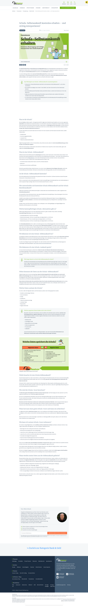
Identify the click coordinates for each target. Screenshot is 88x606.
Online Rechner (39, 567)
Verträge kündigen (47, 585)
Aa (66, 64)
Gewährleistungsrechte (61, 584)
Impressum (18, 584)
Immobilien (22, 7)
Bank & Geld (31, 11)
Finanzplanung (25, 11)
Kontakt (13, 567)
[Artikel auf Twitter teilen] (21, 65)
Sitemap (68, 584)
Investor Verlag (15, 573)
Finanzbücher (31, 579)
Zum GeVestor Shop (16, 579)
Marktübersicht (45, 7)
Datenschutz (24, 584)
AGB (34, 584)
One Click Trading (23, 573)
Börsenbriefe (24, 579)
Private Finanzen (30, 7)
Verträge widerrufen (52, 585)
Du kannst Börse (31, 573)
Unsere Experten (46, 567)
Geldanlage (15, 7)
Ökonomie (38, 7)
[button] (86, 2)
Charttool (32, 567)
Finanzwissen (19, 11)
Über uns (13, 585)
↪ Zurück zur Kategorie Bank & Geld (44, 548)
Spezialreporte (54, 7)
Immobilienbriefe (39, 579)
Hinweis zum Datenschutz (43, 536)
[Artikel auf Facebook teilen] (20, 65)
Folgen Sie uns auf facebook (61, 574)
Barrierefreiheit (40, 584)
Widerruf (30, 584)
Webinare (19, 567)
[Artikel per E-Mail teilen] (23, 65)
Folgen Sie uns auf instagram (71, 574)
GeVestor (13, 11)
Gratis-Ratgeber (25, 567)
